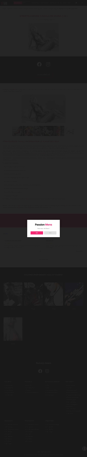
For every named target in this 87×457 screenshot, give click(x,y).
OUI (37, 232)
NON (50, 232)
